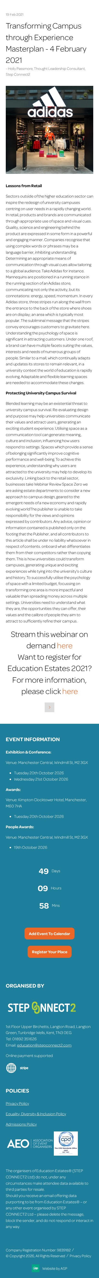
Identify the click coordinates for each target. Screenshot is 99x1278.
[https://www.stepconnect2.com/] (42, 1016)
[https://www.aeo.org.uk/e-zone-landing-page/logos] (30, 1154)
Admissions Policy (21, 1124)
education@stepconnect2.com (44, 1045)
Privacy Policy (17, 1103)
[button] (49, 934)
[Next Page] (49, 707)
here (64, 645)
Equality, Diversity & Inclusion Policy (36, 1113)
